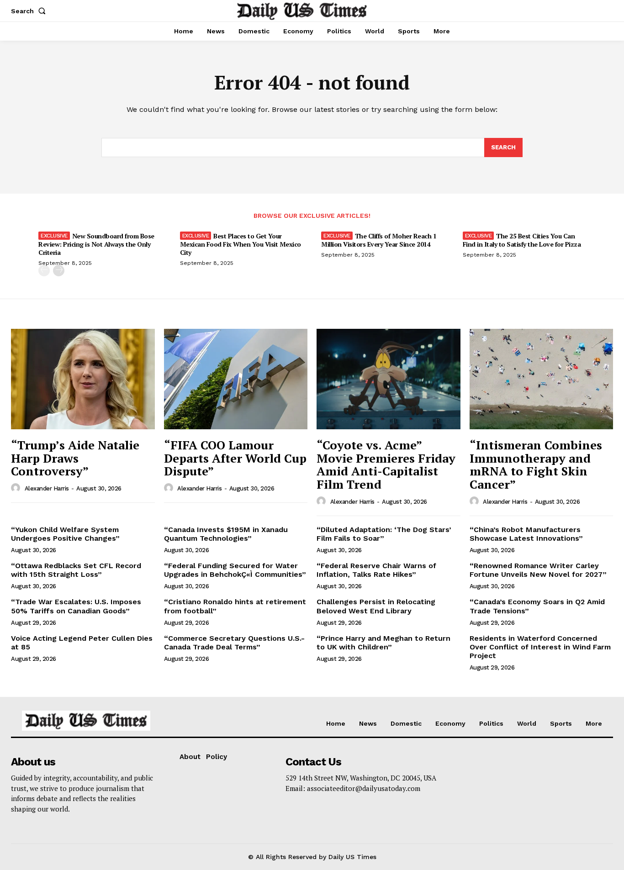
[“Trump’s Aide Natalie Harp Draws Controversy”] (83, 379)
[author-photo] (17, 488)
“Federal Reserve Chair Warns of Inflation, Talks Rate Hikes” (376, 570)
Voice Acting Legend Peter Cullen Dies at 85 (82, 642)
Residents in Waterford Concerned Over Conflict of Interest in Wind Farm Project (540, 647)
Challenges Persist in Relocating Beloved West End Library (376, 606)
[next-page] (58, 270)
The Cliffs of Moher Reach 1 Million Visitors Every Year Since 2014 (378, 240)
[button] (30, 11)
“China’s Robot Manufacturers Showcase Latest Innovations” (526, 534)
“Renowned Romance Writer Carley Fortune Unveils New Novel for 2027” (538, 570)
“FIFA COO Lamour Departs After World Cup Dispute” (235, 458)
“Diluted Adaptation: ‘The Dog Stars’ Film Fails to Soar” (384, 534)
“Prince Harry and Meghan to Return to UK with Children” (383, 642)
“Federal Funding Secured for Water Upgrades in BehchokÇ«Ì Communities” (235, 570)
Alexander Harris (47, 488)
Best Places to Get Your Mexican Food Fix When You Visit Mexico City (240, 244)
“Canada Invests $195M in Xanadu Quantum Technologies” (226, 534)
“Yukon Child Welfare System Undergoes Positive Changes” (65, 534)
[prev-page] (44, 270)
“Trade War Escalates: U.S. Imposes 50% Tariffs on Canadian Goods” (76, 606)
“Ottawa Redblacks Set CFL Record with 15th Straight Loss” (76, 570)
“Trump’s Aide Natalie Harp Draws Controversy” (75, 458)
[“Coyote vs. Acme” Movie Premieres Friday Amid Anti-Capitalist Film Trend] (388, 379)
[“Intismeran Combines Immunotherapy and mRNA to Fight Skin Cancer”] (541, 379)
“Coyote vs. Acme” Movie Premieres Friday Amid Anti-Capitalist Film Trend (386, 464)
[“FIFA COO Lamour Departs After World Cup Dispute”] (236, 379)
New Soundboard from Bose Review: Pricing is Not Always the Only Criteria (96, 244)
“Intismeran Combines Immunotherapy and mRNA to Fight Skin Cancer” (536, 464)
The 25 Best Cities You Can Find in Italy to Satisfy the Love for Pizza (522, 240)
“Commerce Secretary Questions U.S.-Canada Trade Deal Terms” (234, 642)
